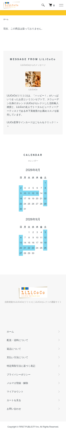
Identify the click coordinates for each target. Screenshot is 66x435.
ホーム (5, 19)
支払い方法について (17, 357)
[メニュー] (61, 5)
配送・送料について (17, 340)
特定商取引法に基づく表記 (21, 365)
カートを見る (14, 400)
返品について (14, 348)
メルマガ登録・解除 (17, 383)
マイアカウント (15, 391)
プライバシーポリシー (18, 374)
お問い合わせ (14, 408)
